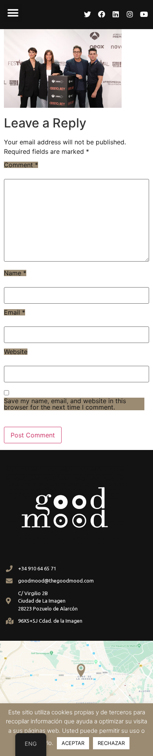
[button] (13, 13)
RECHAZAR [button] (111, 743)
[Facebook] (102, 14)
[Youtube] (144, 14)
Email (14, 312)
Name (15, 273)
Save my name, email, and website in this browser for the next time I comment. (65, 404)
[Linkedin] (116, 14)
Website (15, 351)
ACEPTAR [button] (73, 743)
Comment (21, 165)
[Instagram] (130, 14)
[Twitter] (87, 14)
